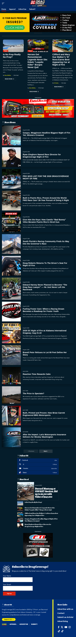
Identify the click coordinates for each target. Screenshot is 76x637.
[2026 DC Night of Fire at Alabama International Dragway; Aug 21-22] (11, 333)
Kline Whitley (7, 75)
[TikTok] (58, 631)
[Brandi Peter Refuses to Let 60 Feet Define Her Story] (11, 355)
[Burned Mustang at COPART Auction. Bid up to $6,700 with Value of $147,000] (25, 491)
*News (5, 51)
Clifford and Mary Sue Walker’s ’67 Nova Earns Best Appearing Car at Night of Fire (61, 59)
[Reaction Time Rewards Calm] (11, 375)
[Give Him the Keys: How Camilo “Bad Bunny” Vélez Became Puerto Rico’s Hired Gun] (11, 222)
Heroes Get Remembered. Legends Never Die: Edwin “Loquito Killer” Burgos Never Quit (38, 61)
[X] (38, 464)
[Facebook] (38, 460)
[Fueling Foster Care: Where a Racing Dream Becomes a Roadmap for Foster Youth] (11, 311)
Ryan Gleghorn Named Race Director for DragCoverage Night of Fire (38, 525)
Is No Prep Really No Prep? (12, 55)
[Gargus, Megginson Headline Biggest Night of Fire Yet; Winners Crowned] (11, 135)
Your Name (7, 576)
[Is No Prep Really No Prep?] (13, 46)
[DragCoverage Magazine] (38, 3)
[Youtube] (38, 469)
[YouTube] (66, 627)
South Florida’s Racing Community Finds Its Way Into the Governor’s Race (46, 242)
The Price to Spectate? (33, 393)
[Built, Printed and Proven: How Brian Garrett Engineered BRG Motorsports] (11, 415)
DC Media (56, 83)
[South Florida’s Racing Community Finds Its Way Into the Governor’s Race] (11, 244)
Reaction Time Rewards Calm (37, 374)
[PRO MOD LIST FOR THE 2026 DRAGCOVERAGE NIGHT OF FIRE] (11, 179)
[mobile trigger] (3, 3)
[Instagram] (69, 627)
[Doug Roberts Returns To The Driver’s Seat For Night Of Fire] (11, 266)
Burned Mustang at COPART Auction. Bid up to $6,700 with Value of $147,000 (46, 493)
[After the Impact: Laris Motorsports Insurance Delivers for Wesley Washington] (11, 437)
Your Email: (7, 584)
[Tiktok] (38, 473)
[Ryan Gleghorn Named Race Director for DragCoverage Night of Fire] (11, 157)
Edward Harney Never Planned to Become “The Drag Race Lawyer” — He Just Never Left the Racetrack (45, 287)
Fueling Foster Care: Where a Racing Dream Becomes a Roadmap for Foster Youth (43, 310)
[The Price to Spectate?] (11, 395)
